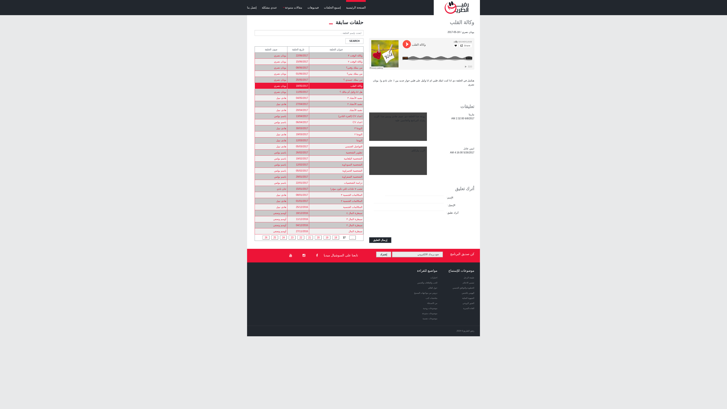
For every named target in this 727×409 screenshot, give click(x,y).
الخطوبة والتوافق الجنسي (463, 288)
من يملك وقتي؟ (354, 67)
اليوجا (359, 140)
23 (292, 237)
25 (274, 237)
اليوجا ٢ (358, 134)
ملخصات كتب (431, 298)
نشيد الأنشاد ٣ (354, 98)
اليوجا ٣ (358, 128)
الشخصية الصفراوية (352, 176)
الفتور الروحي (468, 303)
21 (309, 237)
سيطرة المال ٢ (354, 225)
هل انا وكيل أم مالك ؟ (351, 92)
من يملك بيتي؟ (354, 73)
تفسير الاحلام (468, 283)
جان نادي (281, 188)
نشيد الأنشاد (355, 110)
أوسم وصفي (279, 213)
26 (266, 237)
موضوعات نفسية (430, 318)
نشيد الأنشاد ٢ (354, 104)
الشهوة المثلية (468, 298)
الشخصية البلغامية (353, 158)
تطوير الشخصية (354, 152)
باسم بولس (280, 116)
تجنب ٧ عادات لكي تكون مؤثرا (346, 188)
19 (327, 237)
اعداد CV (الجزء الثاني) (350, 116)
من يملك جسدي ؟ (352, 79)
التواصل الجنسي (353, 146)
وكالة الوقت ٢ (355, 61)
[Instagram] (303, 255)
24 (283, 237)
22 (301, 237)
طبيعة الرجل (469, 277)
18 (335, 237)
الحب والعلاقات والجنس (427, 283)
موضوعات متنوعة (429, 313)
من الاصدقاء (432, 303)
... (352, 237)
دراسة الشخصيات (353, 182)
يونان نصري (280, 55)
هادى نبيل (281, 98)
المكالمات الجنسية (352, 207)
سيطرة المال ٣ (354, 219)
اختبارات (433, 277)
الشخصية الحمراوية (352, 170)
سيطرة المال (355, 231)
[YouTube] (290, 255)
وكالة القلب (356, 85)
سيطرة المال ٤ (354, 213)
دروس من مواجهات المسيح (425, 293)
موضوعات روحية (430, 308)
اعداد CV (357, 122)
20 (318, 237)
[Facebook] (317, 255)
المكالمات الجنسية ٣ (351, 195)
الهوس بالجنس (468, 293)
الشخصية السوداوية (352, 164)
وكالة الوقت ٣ (355, 55)
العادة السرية (468, 308)
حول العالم (432, 288)
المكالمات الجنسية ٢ (351, 201)
